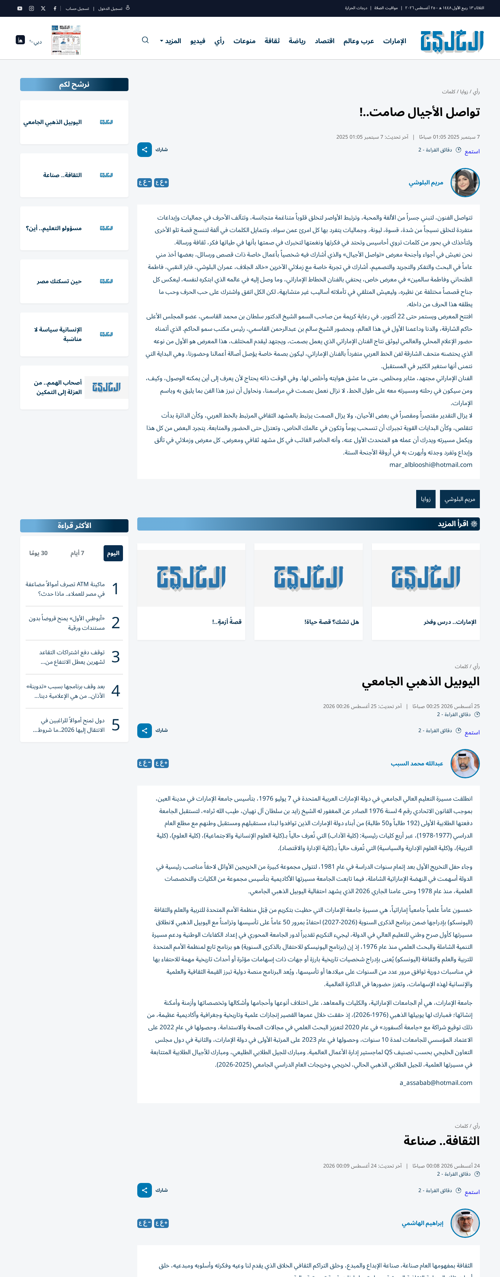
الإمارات (394, 41)
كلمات (448, 91)
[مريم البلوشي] (465, 182)
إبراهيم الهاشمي (422, 1223)
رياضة (297, 41)
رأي (219, 41)
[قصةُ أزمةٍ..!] (191, 578)
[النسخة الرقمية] (66, 41)
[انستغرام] (31, 8)
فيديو (197, 41)
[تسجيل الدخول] (128, 8)
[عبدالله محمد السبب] (465, 763)
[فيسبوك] (54, 8)
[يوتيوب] (19, 8)
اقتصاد (325, 41)
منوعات (244, 41)
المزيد (173, 41)
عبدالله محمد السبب (417, 763)
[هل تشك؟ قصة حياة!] (308, 578)
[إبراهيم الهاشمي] (465, 1223)
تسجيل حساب (77, 8)
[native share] (144, 149)
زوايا (464, 91)
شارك (162, 149)
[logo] (452, 41)
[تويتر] (43, 8)
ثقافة (272, 41)
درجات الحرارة (356, 8)
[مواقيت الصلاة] (20, 42)
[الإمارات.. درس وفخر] (426, 578)
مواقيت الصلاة (386, 8)
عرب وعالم (359, 41)
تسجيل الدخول (110, 8)
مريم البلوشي (426, 182)
